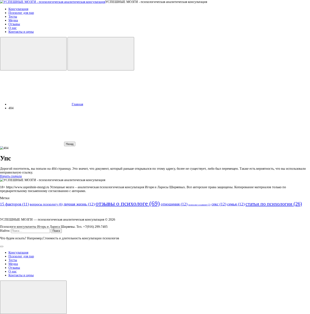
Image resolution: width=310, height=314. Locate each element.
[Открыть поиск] (33, 53)
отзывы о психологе (128, 203)
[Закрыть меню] (33, 297)
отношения (174, 204)
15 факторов (14, 204)
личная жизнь (79, 204)
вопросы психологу (46, 204)
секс (219, 204)
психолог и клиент (199, 205)
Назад (70, 144)
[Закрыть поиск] (1, 246)
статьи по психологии (273, 204)
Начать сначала (11, 176)
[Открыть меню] (100, 53)
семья (236, 204)
